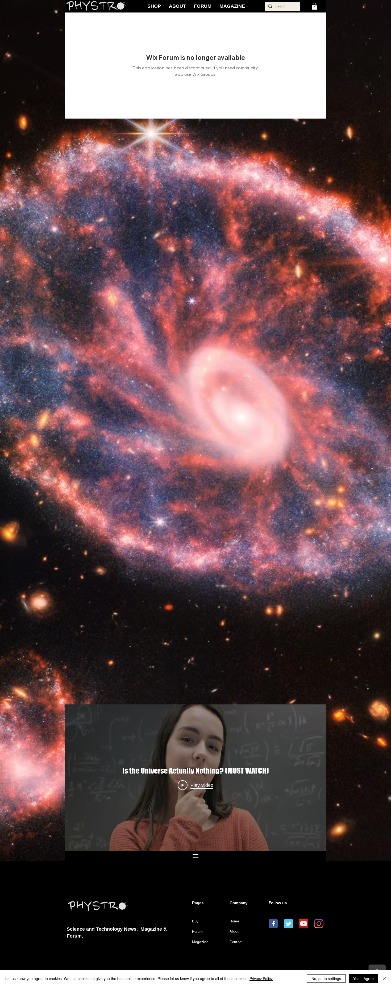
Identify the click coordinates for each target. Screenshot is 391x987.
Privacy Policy (261, 978)
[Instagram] (318, 923)
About (234, 931)
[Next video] (315, 777)
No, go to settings (326, 978)
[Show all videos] (195, 856)
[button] (314, 6)
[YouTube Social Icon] (303, 923)
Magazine (200, 942)
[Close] (384, 978)
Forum (197, 932)
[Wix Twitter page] (288, 923)
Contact (236, 942)
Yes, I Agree (363, 978)
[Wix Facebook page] (273, 923)
